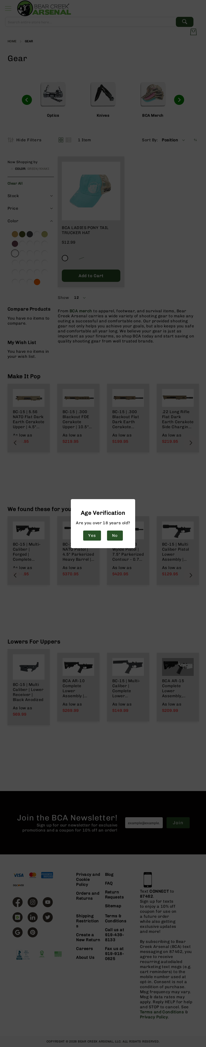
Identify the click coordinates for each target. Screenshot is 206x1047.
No (115, 535)
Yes (92, 535)
